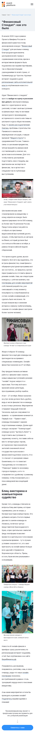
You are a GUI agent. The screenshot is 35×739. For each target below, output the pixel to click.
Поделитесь (7, 699)
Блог (8, 15)
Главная (4, 15)
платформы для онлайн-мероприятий (17, 283)
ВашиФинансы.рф (9, 659)
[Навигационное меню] (32, 4)
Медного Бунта (16, 138)
